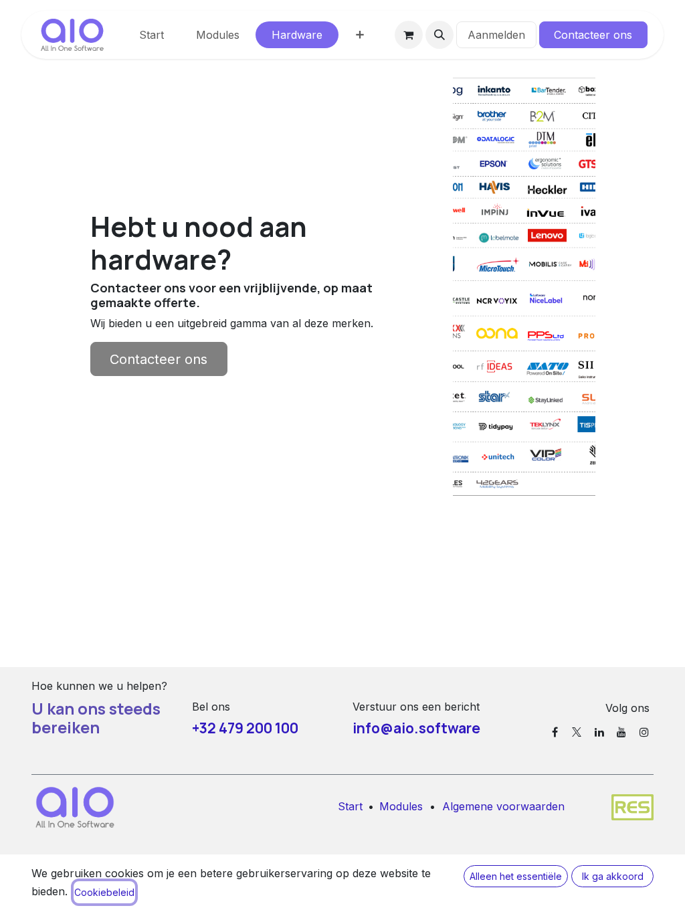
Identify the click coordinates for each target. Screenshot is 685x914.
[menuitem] (151, 34)
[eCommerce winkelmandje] (409, 35)
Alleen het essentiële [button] (516, 876)
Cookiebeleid (104, 892)
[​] (555, 732)
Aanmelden (496, 34)
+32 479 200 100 (245, 728)
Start (350, 806)
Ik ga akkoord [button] (613, 876)
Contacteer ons (593, 34)
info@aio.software (416, 728)
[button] (439, 35)
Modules (401, 806)
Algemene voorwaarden (503, 806)
